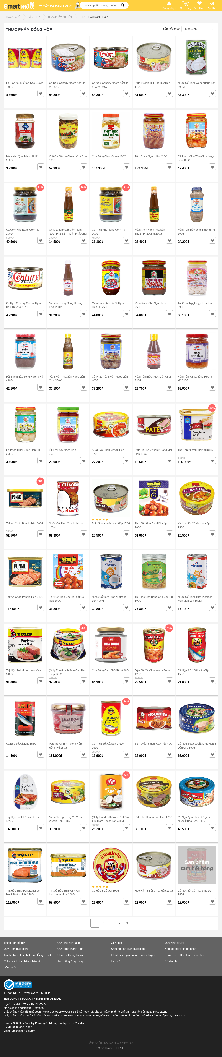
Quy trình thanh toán (70, 948)
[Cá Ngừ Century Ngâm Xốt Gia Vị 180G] (68, 57)
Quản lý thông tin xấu (70, 955)
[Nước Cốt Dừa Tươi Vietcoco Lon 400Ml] (111, 571)
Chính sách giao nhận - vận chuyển (133, 955)
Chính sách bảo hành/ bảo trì (22, 961)
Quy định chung (174, 942)
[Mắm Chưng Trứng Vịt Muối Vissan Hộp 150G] (68, 791)
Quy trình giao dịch (16, 948)
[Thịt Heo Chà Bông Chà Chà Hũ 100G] (154, 571)
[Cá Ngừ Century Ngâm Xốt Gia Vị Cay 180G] (111, 57)
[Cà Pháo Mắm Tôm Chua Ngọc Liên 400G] (197, 131)
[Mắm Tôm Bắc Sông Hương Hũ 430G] (25, 351)
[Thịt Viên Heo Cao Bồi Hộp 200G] (154, 498)
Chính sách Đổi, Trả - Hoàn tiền (184, 955)
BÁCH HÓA (34, 17)
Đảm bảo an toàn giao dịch (128, 948)
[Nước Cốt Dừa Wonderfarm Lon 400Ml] (197, 57)
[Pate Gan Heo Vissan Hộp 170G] (111, 498)
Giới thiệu (117, 942)
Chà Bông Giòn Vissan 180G (109, 156)
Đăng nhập (10, 967)
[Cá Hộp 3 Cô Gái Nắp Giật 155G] (197, 645)
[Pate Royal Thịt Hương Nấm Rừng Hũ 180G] (68, 718)
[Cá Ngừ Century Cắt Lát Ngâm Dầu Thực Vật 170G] (25, 277)
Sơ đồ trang (104, 1048)
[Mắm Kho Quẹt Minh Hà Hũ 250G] (25, 131)
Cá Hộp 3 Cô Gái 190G (105, 890)
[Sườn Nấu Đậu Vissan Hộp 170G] (111, 424)
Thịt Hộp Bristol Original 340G (195, 450)
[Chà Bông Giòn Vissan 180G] (111, 131)
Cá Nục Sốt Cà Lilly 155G (21, 743)
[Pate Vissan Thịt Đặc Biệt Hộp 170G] (154, 57)
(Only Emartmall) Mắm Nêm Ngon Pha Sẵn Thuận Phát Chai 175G (68, 233)
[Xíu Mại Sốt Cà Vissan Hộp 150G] (197, 498)
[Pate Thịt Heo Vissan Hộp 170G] (154, 791)
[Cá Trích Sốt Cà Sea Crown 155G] (111, 718)
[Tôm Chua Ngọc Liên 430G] (154, 131)
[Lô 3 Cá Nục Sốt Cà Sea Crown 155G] (25, 57)
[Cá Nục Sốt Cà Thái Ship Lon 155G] (197, 865)
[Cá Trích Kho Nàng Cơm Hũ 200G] (111, 204)
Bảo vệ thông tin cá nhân (180, 948)
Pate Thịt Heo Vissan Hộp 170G (153, 817)
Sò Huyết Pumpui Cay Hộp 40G (153, 743)
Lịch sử (116, 961)
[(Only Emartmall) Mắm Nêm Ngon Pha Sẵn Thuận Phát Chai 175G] (68, 204)
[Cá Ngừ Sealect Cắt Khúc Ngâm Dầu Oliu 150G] (197, 718)
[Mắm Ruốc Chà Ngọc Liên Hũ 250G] (154, 277)
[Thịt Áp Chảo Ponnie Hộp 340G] (25, 571)
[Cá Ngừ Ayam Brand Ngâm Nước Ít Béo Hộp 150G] (197, 791)
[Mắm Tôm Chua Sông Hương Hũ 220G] (197, 351)
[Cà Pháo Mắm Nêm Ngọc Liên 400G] (111, 351)
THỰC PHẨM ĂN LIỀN (60, 17)
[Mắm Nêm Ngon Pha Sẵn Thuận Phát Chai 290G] (154, 204)
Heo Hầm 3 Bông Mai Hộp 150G (154, 890)
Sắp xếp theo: (171, 28)
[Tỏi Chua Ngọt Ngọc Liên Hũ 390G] (197, 277)
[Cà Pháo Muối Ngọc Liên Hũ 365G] (25, 424)
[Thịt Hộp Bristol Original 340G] (197, 424)
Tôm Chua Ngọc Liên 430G (151, 156)
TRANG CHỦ (13, 17)
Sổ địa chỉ (171, 961)
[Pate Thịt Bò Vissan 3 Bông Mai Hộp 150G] (154, 424)
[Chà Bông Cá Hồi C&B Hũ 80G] (111, 645)
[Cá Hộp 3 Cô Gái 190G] (111, 865)
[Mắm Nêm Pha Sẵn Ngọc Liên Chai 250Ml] (68, 351)
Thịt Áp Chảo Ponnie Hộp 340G (24, 596)
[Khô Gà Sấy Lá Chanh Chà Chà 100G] (68, 131)
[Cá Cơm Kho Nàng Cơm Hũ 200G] (25, 204)
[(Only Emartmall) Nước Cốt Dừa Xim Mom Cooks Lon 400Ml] (111, 791)
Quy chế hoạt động (69, 942)
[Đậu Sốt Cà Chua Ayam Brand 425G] (154, 645)
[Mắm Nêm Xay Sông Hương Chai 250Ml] (68, 277)
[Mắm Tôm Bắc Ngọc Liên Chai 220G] (154, 351)
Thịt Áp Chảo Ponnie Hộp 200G (24, 523)
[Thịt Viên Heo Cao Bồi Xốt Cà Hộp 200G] (68, 571)
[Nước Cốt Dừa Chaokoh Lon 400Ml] (68, 498)
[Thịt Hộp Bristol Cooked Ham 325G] (25, 791)
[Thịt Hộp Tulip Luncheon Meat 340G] (25, 645)
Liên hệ (121, 1048)
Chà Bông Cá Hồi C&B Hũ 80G (110, 670)
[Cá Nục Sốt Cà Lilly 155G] (25, 718)
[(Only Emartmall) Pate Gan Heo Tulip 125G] (68, 645)
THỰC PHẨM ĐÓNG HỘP (93, 17)
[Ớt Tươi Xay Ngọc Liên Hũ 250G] (68, 424)
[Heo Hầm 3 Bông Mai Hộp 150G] (154, 865)
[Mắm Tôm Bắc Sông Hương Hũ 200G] (197, 204)
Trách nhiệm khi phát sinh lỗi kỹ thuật (27, 955)
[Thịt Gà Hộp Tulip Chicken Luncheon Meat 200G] (68, 865)
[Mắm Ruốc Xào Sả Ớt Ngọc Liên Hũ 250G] (111, 277)
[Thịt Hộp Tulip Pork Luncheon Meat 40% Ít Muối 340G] (25, 865)
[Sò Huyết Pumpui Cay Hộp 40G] (154, 718)
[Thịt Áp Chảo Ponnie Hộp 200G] (25, 498)
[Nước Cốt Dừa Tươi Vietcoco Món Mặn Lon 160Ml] (197, 571)
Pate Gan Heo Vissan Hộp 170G (111, 523)
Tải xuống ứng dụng (70, 961)
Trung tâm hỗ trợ (14, 942)
